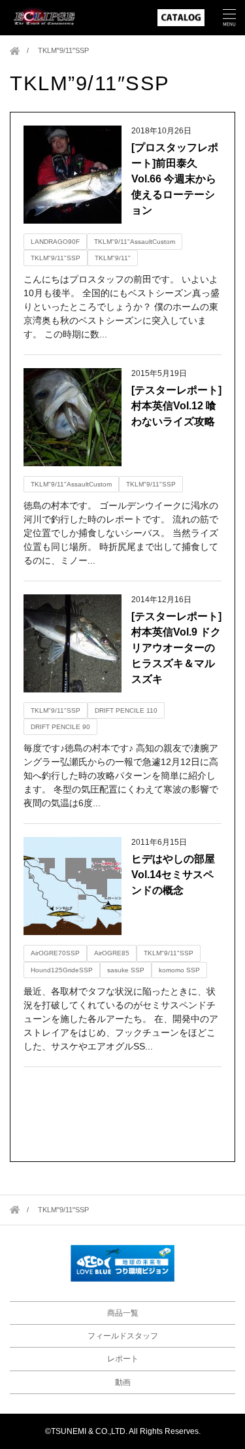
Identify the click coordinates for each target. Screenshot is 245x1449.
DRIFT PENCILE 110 (126, 710)
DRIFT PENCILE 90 (60, 726)
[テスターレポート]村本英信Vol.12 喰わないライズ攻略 (176, 405)
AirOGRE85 (111, 953)
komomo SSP (179, 970)
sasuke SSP (125, 970)
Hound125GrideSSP (62, 970)
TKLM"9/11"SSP (55, 258)
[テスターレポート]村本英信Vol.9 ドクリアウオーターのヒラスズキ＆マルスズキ (176, 648)
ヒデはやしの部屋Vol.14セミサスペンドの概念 (173, 874)
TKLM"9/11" (113, 258)
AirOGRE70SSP (55, 953)
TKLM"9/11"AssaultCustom (134, 241)
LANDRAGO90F (55, 241)
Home (15, 51)
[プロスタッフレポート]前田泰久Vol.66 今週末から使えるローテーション (174, 179)
